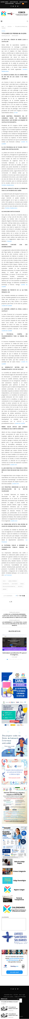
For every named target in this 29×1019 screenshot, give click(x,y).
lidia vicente (15, 583)
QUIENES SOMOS (4, 1)
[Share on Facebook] (19, 595)
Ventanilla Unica (8, 994)
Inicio (3, 26)
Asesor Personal (9, 3)
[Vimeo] (17, 6)
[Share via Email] (24, 595)
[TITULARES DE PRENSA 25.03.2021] (4, 1009)
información (6, 583)
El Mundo (9, 241)
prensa (22, 583)
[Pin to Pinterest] (22, 595)
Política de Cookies (8, 996)
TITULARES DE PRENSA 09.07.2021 (13, 1014)
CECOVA (10, 26)
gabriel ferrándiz (12, 581)
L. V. (9, 35)
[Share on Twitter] (20, 595)
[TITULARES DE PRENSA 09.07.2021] (4, 1015)
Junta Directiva (14, 1)
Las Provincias (8, 575)
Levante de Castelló (7, 305)
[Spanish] (23, 4)
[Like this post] (17, 595)
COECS (4, 581)
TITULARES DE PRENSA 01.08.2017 (9, 1001)
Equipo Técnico (23, 1)
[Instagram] (15, 6)
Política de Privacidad (20, 996)
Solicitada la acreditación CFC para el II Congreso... (14, 654)
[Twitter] (13, 6)
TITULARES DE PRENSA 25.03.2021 (13, 1008)
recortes (20, 586)
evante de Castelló (20, 423)
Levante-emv (13, 464)
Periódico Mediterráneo (8, 185)
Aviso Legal (22, 994)
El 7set (16, 112)
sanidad (4, 589)
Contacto (18, 3)
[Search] (27, 21)
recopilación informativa (9, 586)
